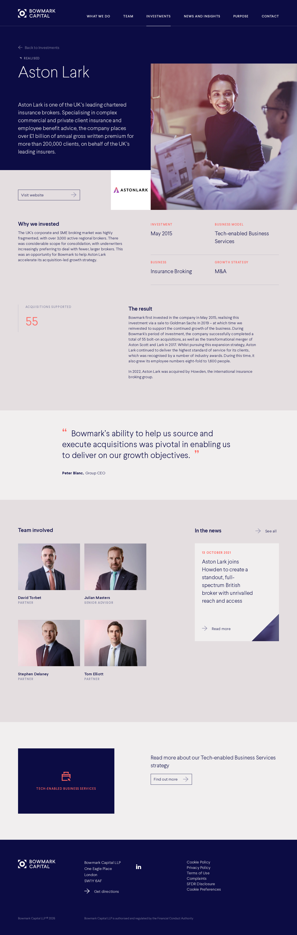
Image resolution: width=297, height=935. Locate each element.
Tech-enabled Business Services (242, 237)
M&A (221, 271)
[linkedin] (139, 866)
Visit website (32, 194)
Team (128, 16)
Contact (270, 16)
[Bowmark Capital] (36, 13)
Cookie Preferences (204, 889)
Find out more (166, 779)
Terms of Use (198, 872)
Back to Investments (42, 47)
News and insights (202, 16)
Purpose (241, 16)
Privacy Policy (198, 867)
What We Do (98, 16)
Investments (158, 16)
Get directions (106, 891)
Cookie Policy (198, 862)
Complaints (197, 878)
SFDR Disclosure (201, 883)
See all (270, 531)
